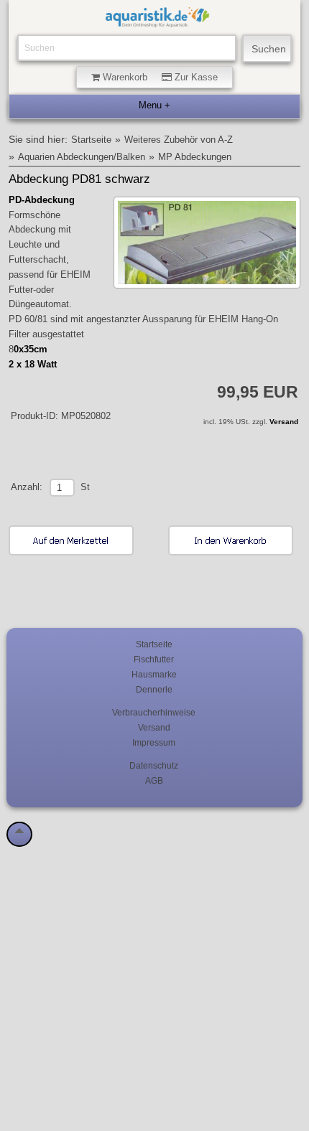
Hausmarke (154, 674)
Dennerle (154, 689)
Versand (283, 422)
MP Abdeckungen (194, 157)
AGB (154, 780)
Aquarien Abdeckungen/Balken (81, 157)
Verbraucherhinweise (153, 712)
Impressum (153, 742)
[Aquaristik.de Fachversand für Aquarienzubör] (157, 20)
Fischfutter (154, 659)
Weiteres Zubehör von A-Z (178, 140)
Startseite (91, 140)
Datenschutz (153, 765)
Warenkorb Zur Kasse (159, 77)
